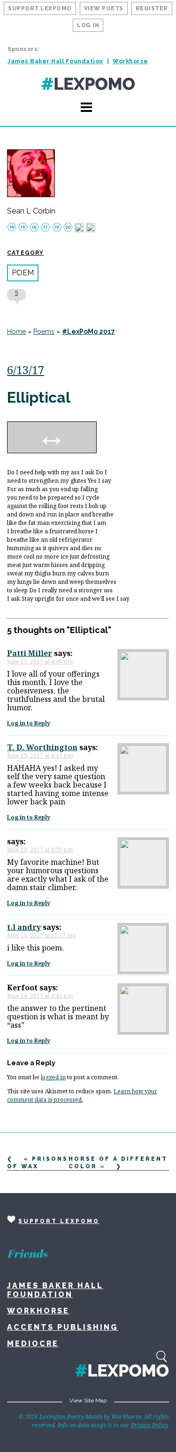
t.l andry (24, 927)
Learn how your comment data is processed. (82, 1095)
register (152, 8)
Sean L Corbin (31, 211)
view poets (103, 8)
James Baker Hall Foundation (55, 61)
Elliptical (38, 397)
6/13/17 (25, 369)
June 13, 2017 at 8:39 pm (40, 850)
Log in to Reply (28, 723)
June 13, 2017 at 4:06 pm (40, 661)
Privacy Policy (149, 1425)
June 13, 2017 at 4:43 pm (40, 755)
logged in (53, 1077)
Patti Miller (29, 653)
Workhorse (130, 61)
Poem (23, 272)
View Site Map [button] (88, 1400)
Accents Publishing (62, 1327)
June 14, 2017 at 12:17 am (41, 935)
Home (16, 331)
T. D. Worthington (42, 747)
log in (88, 25)
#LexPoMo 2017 (88, 331)
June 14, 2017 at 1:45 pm (40, 996)
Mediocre (33, 1343)
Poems (43, 331)
